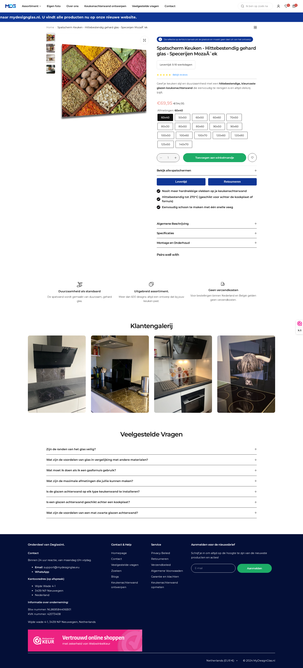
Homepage (119, 553)
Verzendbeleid (161, 564)
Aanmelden (254, 568)
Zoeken (116, 570)
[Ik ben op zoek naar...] (242, 6)
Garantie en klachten (165, 576)
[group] (104, 80)
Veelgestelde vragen (125, 564)
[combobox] (255, 6)
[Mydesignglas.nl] (10, 6)
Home (50, 27)
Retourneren (232, 181)
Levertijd (181, 181)
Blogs (115, 576)
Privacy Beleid (160, 553)
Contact (116, 559)
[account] (278, 6)
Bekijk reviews (180, 74)
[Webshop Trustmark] (85, 641)
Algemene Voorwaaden (167, 570)
